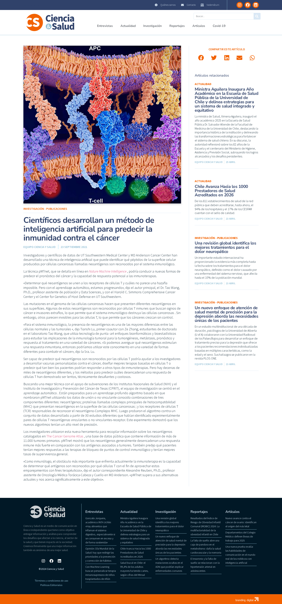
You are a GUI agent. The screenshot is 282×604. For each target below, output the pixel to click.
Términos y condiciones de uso (51, 581)
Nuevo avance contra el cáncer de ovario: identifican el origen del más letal (240, 522)
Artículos (198, 26)
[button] (201, 58)
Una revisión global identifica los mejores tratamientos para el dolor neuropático (225, 247)
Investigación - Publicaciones (45, 209)
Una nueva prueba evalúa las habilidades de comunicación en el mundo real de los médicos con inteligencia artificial (240, 554)
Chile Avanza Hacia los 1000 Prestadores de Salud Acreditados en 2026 (221, 191)
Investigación (152, 26)
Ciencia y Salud (32, 5)
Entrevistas (105, 26)
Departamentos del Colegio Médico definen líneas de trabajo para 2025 (240, 536)
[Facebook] (248, 5)
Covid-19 (219, 26)
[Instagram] (240, 5)
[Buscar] (257, 16)
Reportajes (177, 26)
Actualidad (128, 26)
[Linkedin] (256, 5)
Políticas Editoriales (51, 585)
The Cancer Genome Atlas (64, 436)
